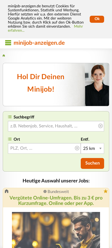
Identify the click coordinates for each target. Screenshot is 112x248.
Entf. (85, 139)
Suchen (92, 163)
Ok (97, 19)
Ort (17, 139)
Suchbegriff (24, 117)
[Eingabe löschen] (100, 126)
